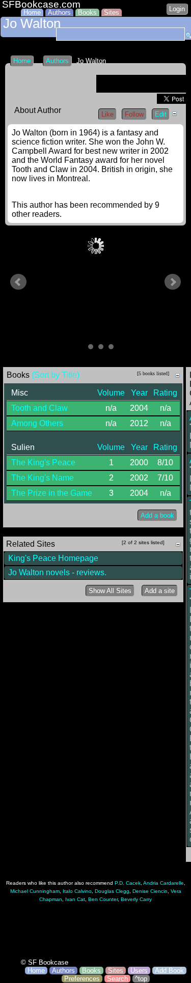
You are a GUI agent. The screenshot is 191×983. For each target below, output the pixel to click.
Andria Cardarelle (163, 883)
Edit (161, 114)
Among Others (37, 423)
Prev (18, 282)
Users (139, 970)
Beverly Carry (136, 899)
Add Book (169, 970)
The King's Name (42, 477)
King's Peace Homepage (53, 558)
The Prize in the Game (51, 493)
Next (173, 282)
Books (87, 12)
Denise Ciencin (150, 891)
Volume (111, 392)
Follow (134, 114)
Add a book (157, 515)
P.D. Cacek (128, 883)
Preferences (82, 978)
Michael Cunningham (35, 891)
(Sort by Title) (55, 375)
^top (141, 978)
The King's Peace (43, 462)
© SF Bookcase (44, 962)
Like (107, 114)
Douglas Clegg (112, 891)
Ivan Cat (75, 899)
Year (139, 392)
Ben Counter (103, 899)
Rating (165, 392)
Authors (59, 12)
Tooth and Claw (39, 408)
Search (117, 978)
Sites (111, 12)
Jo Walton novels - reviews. (57, 572)
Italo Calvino (77, 891)
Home (32, 12)
